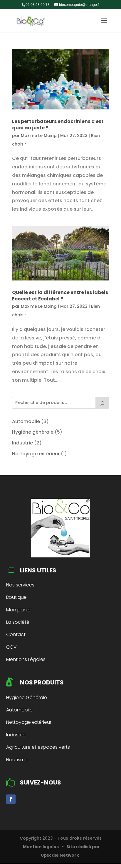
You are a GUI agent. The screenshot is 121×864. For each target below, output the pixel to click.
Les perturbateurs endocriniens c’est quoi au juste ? (58, 124)
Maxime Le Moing (39, 135)
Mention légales (41, 847)
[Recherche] (102, 403)
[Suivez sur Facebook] (11, 799)
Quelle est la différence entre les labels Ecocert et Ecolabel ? (60, 295)
